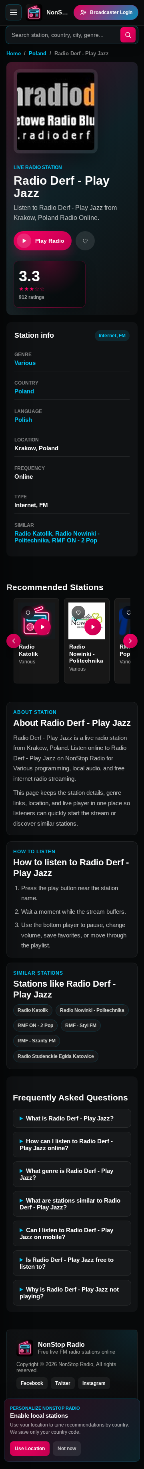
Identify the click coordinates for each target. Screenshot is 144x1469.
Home (13, 53)
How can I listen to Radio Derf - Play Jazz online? (66, 1144)
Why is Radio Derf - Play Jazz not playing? (69, 1293)
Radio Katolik (33, 533)
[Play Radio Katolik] (42, 627)
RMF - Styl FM (80, 1025)
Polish (23, 419)
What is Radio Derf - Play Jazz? (70, 1118)
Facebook (32, 1383)
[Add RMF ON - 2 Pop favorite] (129, 612)
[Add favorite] (85, 240)
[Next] (130, 641)
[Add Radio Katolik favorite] (28, 612)
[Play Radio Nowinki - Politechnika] (92, 627)
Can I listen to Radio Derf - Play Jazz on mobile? (66, 1233)
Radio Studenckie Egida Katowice (56, 1056)
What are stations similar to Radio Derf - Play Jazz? (70, 1204)
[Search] (128, 34)
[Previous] (13, 641)
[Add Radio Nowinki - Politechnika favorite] (78, 612)
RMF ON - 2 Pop (74, 540)
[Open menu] (14, 12)
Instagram (94, 1383)
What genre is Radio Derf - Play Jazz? (66, 1174)
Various (25, 362)
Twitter (62, 1383)
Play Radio (49, 241)
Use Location (30, 1448)
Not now (67, 1448)
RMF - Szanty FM (37, 1041)
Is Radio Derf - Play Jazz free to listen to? (67, 1263)
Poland (37, 53)
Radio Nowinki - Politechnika (86, 653)
